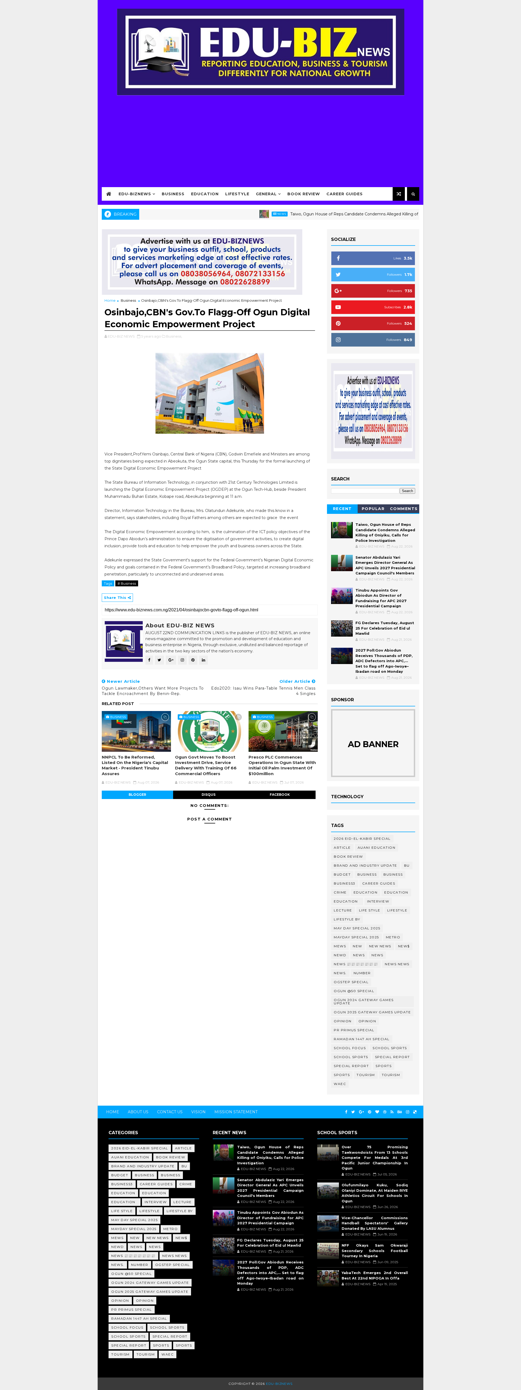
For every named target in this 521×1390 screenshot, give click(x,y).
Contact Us (170, 1111)
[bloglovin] (377, 1112)
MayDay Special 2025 (356, 937)
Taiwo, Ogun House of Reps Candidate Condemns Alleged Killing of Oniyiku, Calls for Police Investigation (357, 214)
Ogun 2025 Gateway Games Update (372, 1012)
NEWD (340, 955)
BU (407, 865)
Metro (393, 937)
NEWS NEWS (397, 964)
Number (362, 973)
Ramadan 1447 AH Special (362, 1039)
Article (342, 847)
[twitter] (353, 1112)
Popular (373, 508)
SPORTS (342, 1075)
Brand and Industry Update (365, 865)
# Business (126, 583)
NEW (357, 946)
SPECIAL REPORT (351, 1066)
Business (173, 193)
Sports (384, 1066)
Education (205, 193)
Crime (340, 892)
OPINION (367, 1021)
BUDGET (342, 874)
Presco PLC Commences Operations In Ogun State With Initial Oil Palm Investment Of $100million (282, 765)
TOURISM (391, 1075)
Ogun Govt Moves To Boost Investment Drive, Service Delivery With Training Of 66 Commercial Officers (206, 765)
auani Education (377, 847)
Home (110, 300)
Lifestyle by (347, 919)
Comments (404, 508)
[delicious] (415, 1112)
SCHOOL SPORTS (351, 1057)
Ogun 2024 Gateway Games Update (364, 1001)
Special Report (392, 1057)
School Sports (390, 1048)
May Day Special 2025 (357, 928)
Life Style (369, 910)
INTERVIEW (378, 901)
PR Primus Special (354, 1030)
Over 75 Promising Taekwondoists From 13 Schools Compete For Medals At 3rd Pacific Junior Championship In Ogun (375, 1157)
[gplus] (361, 1112)
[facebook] (346, 1112)
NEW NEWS (380, 946)
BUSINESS (393, 874)
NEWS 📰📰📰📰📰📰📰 (356, 964)
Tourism (366, 1075)
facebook (280, 795)
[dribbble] (385, 1112)
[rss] (392, 1112)
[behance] (399, 1112)
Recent (342, 508)
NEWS (377, 955)
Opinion (343, 1021)
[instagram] (408, 1112)
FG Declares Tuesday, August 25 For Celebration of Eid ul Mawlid (384, 628)
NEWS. (340, 973)
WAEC (340, 1084)
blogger (137, 795)
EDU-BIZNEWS (135, 193)
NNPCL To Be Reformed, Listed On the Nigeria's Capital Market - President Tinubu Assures (135, 765)
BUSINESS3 (344, 883)
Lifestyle (237, 193)
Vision (198, 1111)
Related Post (118, 703)
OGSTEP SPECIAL (351, 982)
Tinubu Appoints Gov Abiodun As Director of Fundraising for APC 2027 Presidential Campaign (270, 1217)
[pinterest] (370, 1112)
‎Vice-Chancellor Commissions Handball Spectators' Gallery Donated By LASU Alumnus (375, 1223)
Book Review (303, 193)
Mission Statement (236, 1111)
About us (138, 1111)
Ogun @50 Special (354, 991)
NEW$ (404, 946)
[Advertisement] (260, 138)
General (266, 193)
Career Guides (344, 193)
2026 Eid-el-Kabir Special (362, 838)
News (249, 214)
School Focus (350, 1048)
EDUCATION (396, 892)
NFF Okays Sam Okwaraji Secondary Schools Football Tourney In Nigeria (375, 1250)
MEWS (340, 946)
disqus (208, 795)
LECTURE (343, 910)
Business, (174, 336)
